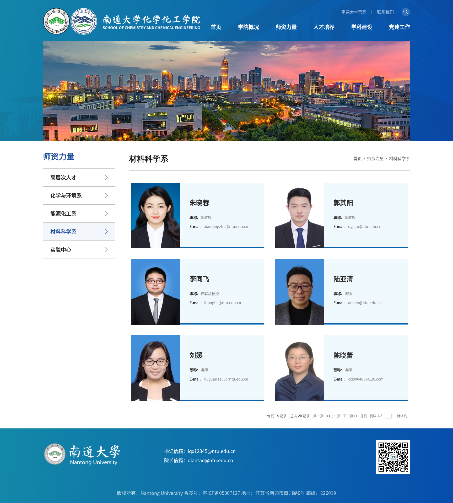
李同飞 (199, 279)
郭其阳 (343, 202)
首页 (216, 27)
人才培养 (324, 27)
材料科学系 (399, 159)
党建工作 (399, 27)
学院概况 (248, 27)
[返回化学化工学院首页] (122, 9)
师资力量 (286, 27)
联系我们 (385, 12)
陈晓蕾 (343, 355)
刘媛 (196, 355)
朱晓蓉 (199, 202)
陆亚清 (343, 279)
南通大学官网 (353, 12)
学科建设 (361, 27)
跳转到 (402, 416)
